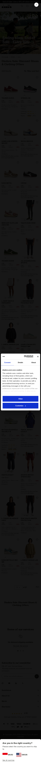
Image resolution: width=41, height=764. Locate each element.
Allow (20, 399)
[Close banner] (38, 356)
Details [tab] (20, 362)
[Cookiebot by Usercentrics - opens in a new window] (25, 356)
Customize (19, 406)
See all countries (8, 760)
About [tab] (33, 362)
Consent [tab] (7, 362)
